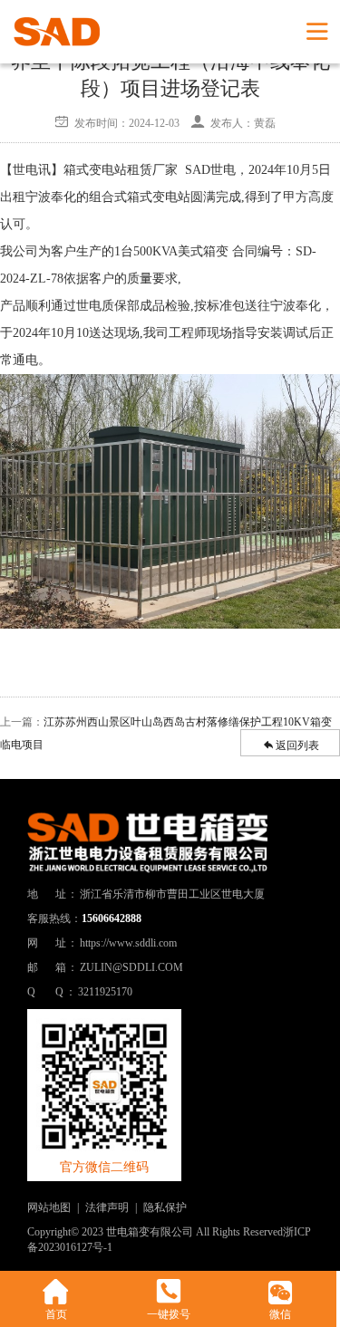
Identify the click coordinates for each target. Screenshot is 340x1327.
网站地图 (49, 1207)
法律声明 (107, 1207)
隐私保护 (165, 1207)
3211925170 (105, 992)
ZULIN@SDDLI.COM (131, 967)
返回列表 (297, 745)
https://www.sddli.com (128, 943)
